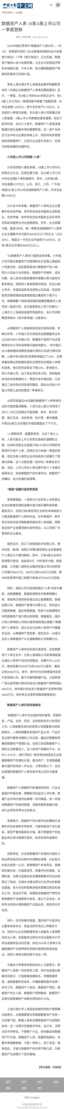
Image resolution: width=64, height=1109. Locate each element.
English (35, 1097)
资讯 (40, 1082)
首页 (8, 1082)
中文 (26, 1097)
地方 (40, 1088)
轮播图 (19, 12)
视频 (24, 1088)
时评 (24, 1082)
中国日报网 (7, 12)
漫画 (8, 1088)
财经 (56, 1082)
